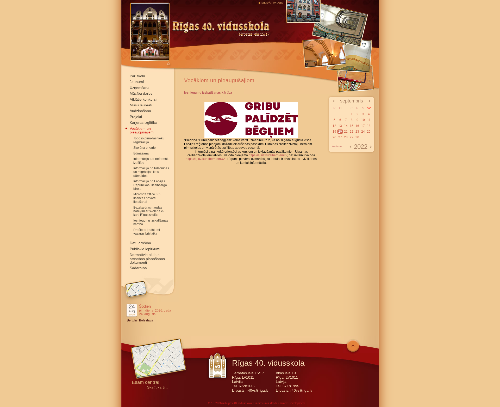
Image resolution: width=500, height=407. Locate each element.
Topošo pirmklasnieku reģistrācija (148, 140)
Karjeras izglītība (143, 122)
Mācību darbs (141, 93)
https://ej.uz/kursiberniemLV (268, 155)
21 (346, 131)
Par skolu (137, 76)
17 (363, 126)
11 (369, 120)
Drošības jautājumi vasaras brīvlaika (146, 231)
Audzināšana (140, 111)
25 (369, 131)
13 (340, 126)
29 (351, 137)
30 (357, 137)
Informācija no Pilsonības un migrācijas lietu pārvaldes (151, 172)
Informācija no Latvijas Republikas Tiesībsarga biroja (150, 185)
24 (363, 131)
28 (346, 137)
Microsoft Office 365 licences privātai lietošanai (147, 198)
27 (340, 137)
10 (363, 120)
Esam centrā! (145, 382)
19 (334, 131)
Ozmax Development (291, 403)
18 (369, 126)
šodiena (337, 146)
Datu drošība (140, 243)
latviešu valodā (272, 3)
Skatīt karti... (157, 387)
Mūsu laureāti (141, 105)
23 (357, 131)
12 (334, 126)
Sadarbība (138, 268)
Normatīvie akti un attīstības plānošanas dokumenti (147, 258)
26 (334, 137)
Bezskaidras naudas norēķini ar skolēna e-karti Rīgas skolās (148, 211)
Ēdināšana (141, 153)
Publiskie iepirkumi (145, 249)
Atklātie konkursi (143, 99)
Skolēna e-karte (144, 148)
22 (351, 131)
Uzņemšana (139, 88)
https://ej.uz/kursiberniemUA (205, 159)
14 (346, 126)
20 (340, 131)
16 (357, 126)
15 (351, 126)
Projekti (136, 117)
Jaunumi (137, 82)
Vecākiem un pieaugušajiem (142, 130)
